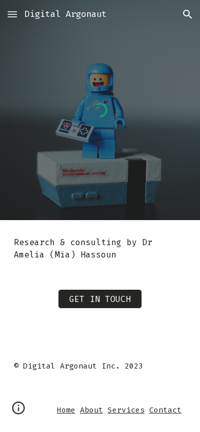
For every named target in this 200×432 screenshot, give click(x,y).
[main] (100, 248)
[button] (12, 14)
